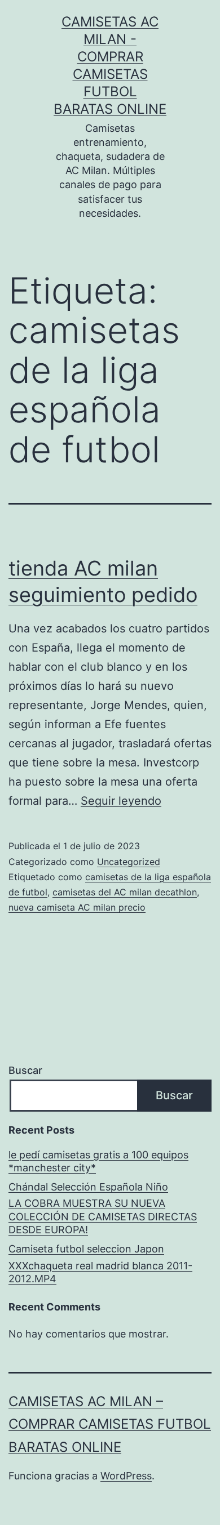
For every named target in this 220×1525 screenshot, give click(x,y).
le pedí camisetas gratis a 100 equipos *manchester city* (98, 1161)
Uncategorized (128, 861)
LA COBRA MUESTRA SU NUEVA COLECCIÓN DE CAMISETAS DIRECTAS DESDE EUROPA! (102, 1216)
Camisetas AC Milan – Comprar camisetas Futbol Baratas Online (109, 1424)
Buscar (25, 1070)
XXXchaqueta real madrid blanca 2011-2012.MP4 (100, 1272)
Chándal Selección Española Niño (88, 1187)
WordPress (126, 1476)
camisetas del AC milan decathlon (124, 892)
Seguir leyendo (121, 801)
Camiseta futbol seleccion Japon (86, 1249)
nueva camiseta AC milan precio (77, 907)
